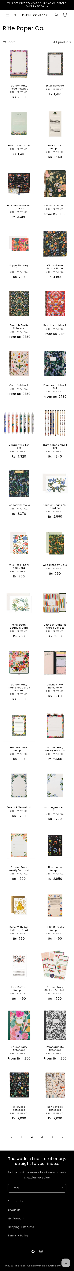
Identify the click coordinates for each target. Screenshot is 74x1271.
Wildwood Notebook (19, 1108)
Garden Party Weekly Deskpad (19, 869)
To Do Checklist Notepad (55, 928)
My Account (16, 1218)
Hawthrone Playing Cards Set (19, 207)
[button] (7, 15)
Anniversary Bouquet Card (19, 626)
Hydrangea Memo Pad (55, 809)
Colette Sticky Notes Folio (55, 686)
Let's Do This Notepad (19, 989)
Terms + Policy (18, 1235)
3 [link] (42, 1137)
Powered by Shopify (57, 1265)
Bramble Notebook (55, 325)
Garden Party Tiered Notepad (18, 87)
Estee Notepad (55, 85)
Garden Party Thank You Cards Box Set (19, 687)
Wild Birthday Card (55, 564)
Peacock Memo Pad (19, 807)
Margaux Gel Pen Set (19, 446)
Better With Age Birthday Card (18, 928)
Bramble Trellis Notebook (19, 327)
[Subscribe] (62, 1188)
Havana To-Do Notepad (19, 749)
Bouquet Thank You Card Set (55, 506)
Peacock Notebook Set (55, 387)
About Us (14, 1210)
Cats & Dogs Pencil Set (55, 446)
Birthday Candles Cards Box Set (55, 626)
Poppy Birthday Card (18, 267)
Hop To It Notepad (19, 145)
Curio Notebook (18, 385)
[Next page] (62, 1137)
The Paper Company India (30, 1265)
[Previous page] (11, 1137)
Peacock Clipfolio (19, 505)
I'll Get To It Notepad (55, 147)
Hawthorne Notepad (55, 869)
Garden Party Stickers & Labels (54, 989)
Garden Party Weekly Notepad (55, 749)
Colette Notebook (55, 205)
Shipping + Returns (21, 1227)
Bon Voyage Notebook (55, 1108)
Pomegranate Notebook (55, 1048)
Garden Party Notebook (19, 1048)
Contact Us (16, 1201)
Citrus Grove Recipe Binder (55, 267)
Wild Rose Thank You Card (19, 566)
